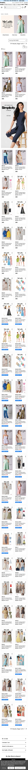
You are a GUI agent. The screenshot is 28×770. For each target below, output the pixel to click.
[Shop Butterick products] (10, 5)
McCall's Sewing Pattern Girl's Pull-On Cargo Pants (7, 168)
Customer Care (6, 742)
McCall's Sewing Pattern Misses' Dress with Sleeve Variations (20, 269)
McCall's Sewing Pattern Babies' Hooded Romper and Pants (20, 295)
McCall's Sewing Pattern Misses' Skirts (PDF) (20, 524)
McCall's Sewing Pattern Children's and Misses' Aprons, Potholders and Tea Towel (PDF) (20, 721)
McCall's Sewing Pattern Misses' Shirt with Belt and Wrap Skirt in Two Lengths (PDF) (7, 721)
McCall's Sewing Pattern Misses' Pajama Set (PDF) (7, 447)
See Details (26, 2)
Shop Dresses (6, 35)
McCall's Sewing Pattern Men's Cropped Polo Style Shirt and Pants (7, 218)
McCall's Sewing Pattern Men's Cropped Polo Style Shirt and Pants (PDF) (20, 473)
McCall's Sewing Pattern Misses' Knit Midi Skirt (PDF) (20, 498)
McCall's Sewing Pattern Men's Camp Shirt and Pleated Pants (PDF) (7, 498)
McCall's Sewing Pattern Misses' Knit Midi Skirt (20, 69)
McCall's (6, 14)
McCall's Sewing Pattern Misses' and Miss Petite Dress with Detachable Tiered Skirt (20, 599)
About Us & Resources (7, 746)
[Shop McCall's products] (6, 5)
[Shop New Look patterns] (22, 5)
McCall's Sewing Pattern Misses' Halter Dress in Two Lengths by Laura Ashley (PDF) (20, 696)
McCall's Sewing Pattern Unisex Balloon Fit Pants (7, 95)
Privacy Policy (11, 765)
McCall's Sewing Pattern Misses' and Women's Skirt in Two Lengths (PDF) (7, 524)
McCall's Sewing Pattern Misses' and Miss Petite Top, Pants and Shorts (20, 193)
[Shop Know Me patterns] (18, 5)
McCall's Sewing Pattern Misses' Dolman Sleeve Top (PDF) (20, 447)
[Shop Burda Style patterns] (26, 5)
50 (24, 47)
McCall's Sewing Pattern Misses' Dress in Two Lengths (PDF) (20, 320)
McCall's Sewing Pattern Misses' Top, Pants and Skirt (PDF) (7, 320)
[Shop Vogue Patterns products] (14, 5)
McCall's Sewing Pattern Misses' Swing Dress (7, 69)
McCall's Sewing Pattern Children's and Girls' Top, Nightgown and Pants (7, 295)
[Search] (5, 7)
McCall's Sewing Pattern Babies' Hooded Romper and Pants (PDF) (20, 371)
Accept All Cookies (20, 768)
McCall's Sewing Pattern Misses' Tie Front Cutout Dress (7, 599)
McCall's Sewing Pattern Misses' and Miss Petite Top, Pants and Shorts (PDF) (7, 346)
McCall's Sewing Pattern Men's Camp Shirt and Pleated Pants (20, 244)
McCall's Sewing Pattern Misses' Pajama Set (20, 95)
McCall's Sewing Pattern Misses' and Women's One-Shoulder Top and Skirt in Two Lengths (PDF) (7, 696)
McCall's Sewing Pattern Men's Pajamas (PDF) (7, 549)
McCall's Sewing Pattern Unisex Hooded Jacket (7, 244)
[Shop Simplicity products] (2, 5)
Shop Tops (14, 35)
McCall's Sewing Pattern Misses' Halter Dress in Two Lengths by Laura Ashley (7, 575)
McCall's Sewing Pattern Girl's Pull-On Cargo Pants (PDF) (7, 422)
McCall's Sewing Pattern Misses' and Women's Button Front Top (20, 575)
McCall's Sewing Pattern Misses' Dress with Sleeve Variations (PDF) (20, 346)
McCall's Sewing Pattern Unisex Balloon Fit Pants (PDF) (20, 422)
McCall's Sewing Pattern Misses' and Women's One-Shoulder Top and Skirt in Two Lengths (20, 622)
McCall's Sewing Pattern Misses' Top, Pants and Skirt (20, 218)
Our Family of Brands (7, 750)
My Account (5, 738)
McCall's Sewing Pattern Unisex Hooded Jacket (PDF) (7, 397)
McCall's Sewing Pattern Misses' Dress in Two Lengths (7, 269)
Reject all (11, 768)
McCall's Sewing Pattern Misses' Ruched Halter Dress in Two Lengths (20, 549)
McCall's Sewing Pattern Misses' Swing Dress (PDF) (7, 473)
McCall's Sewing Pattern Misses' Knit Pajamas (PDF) (20, 397)
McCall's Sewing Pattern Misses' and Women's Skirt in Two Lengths (7, 646)
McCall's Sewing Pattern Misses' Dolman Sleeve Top (20, 168)
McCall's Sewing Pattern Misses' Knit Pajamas (7, 193)
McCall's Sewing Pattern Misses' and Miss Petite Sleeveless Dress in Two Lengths (7, 670)
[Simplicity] (3, 2)
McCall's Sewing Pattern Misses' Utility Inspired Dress (20, 646)
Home (2, 14)
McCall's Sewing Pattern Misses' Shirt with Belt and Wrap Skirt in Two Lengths (7, 622)
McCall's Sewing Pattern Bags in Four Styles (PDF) (20, 670)
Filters (4, 49)
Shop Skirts (23, 35)
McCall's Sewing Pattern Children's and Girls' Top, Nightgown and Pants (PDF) (7, 371)
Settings (4, 768)
